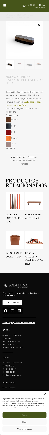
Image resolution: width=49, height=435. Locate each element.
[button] (45, 393)
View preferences (24, 429)
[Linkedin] (19, 310)
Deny (24, 422)
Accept (24, 415)
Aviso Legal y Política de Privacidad (19, 322)
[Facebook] (6, 310)
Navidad (24, 164)
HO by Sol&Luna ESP (28, 160)
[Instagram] (12, 310)
